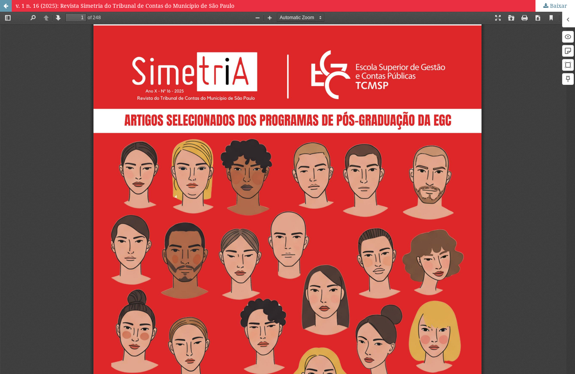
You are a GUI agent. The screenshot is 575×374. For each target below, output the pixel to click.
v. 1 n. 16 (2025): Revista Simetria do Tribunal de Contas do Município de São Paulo (125, 5)
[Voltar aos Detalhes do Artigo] (6, 6)
